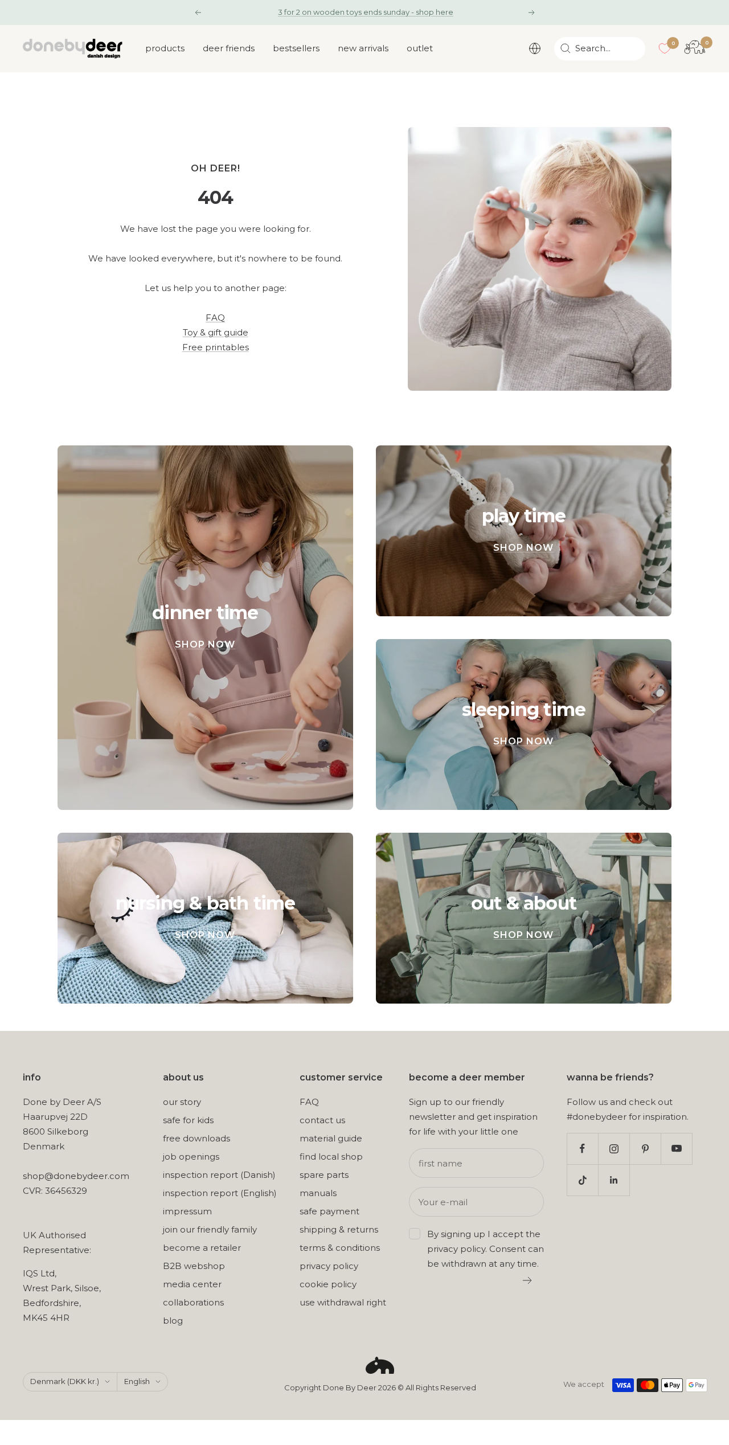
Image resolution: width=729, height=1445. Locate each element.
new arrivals (363, 48)
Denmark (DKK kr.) (64, 1381)
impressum (187, 1211)
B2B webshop (194, 1265)
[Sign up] (528, 1280)
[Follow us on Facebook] (582, 1148)
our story (182, 1101)
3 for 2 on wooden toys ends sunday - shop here (365, 12)
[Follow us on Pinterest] (645, 1148)
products (165, 48)
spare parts (324, 1174)
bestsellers (296, 48)
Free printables (215, 347)
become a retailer (202, 1247)
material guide (331, 1138)
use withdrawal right (343, 1302)
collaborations (193, 1302)
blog (173, 1320)
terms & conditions (340, 1247)
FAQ (215, 317)
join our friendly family (210, 1229)
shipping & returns (339, 1229)
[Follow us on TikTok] (582, 1180)
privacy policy (329, 1265)
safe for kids (188, 1120)
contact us (322, 1120)
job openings (191, 1156)
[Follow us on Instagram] (613, 1148)
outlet (420, 48)
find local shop (331, 1156)
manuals (318, 1193)
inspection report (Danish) (219, 1174)
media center (192, 1284)
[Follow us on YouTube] (676, 1148)
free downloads (196, 1138)
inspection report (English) (220, 1193)
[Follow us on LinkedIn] (613, 1180)
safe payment (329, 1211)
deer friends (229, 48)
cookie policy (328, 1284)
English (137, 1381)
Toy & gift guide (215, 332)
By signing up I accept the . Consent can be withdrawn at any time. (485, 1249)
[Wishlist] (664, 48)
